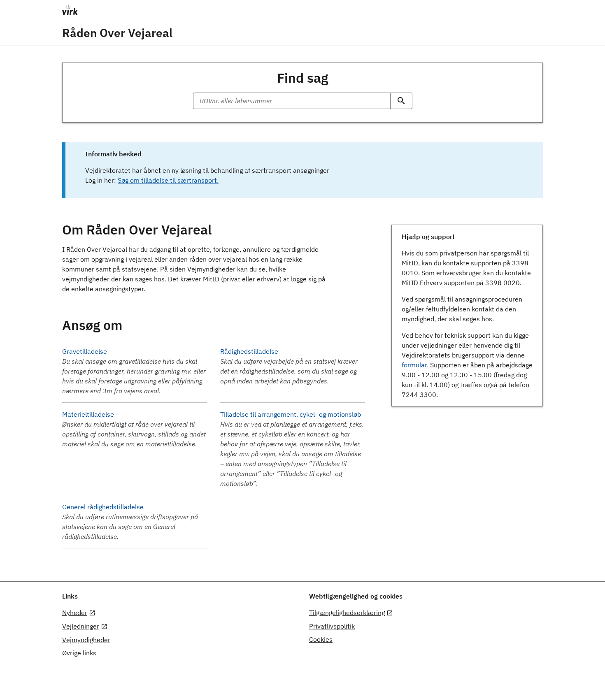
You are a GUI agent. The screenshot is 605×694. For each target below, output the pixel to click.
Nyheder (74, 612)
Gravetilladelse (84, 351)
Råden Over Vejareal (117, 32)
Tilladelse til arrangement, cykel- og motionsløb (290, 414)
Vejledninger (80, 626)
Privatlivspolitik (332, 626)
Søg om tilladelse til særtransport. (168, 180)
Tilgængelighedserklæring (347, 612)
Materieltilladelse (88, 414)
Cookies (321, 639)
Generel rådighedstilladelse (103, 507)
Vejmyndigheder (86, 640)
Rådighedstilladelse (249, 351)
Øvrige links (79, 653)
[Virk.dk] (134, 10)
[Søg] (401, 101)
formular (414, 365)
